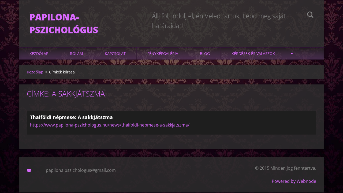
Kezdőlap (38, 53)
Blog (205, 53)
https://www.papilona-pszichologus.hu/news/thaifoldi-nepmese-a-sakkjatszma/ (109, 125)
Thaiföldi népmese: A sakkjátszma (71, 117)
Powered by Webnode (294, 181)
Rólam (76, 53)
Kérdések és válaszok (253, 53)
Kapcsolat (115, 53)
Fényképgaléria (162, 53)
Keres (310, 15)
